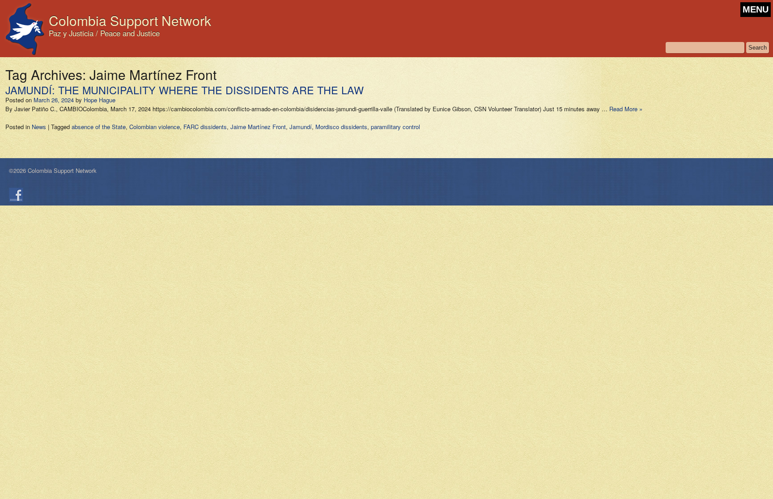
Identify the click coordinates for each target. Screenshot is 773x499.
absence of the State (99, 126)
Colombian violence (154, 126)
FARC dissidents (205, 126)
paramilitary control (395, 126)
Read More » (625, 109)
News (39, 126)
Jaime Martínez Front (258, 126)
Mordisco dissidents (341, 126)
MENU (756, 9)
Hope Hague (99, 100)
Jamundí (300, 126)
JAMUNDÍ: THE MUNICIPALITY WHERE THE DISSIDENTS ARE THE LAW (184, 89)
